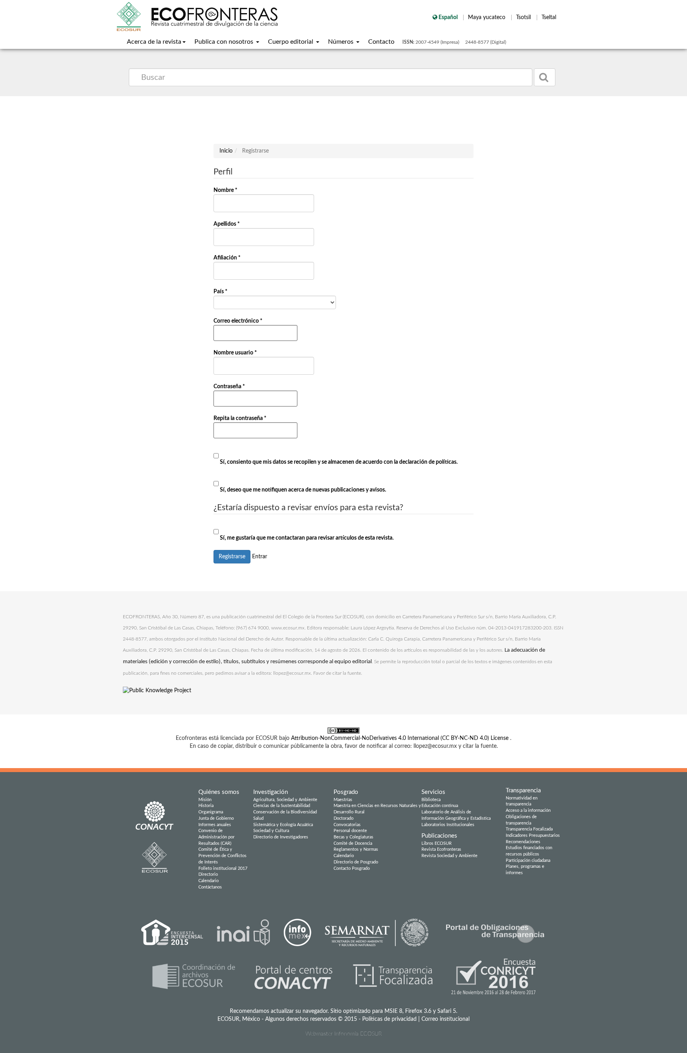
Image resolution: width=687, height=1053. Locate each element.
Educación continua (439, 805)
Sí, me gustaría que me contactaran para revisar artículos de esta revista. (306, 538)
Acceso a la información (528, 810)
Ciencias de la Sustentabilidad (281, 805)
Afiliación (229, 267)
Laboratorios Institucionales (447, 825)
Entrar (259, 556)
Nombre (227, 199)
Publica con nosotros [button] (224, 42)
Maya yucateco (487, 17)
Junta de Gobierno (216, 818)
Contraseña (231, 394)
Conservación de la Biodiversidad (285, 812)
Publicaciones (439, 836)
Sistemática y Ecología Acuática (283, 825)
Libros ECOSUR (436, 843)
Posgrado (346, 792)
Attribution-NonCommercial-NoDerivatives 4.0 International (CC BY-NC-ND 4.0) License (400, 738)
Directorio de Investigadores (280, 837)
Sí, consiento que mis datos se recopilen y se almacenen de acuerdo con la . (338, 462)
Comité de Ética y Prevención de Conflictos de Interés (222, 855)
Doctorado (343, 818)
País (222, 298)
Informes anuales (214, 825)
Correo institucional (445, 1019)
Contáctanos (210, 887)
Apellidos (228, 233)
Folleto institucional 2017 (222, 868)
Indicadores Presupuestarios (533, 835)
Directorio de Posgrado (356, 862)
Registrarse (232, 556)
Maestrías (343, 799)
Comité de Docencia (353, 843)
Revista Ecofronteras (441, 849)
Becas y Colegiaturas (353, 837)
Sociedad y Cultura (271, 830)
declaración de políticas (427, 462)
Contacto (381, 42)
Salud (258, 818)
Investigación (270, 792)
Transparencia (523, 791)
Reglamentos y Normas (356, 849)
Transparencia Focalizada (529, 829)
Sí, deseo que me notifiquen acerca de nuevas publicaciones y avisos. (302, 490)
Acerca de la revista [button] (154, 42)
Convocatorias (347, 825)
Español (448, 17)
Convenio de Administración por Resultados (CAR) (216, 836)
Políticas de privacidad (389, 1019)
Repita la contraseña (241, 426)
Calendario (208, 881)
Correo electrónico (239, 329)
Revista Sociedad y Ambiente (449, 856)
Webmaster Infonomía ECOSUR (343, 1034)
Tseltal (548, 17)
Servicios (433, 792)
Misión (205, 799)
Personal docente (350, 830)
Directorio (208, 874)
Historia (205, 805)
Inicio (226, 151)
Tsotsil (524, 17)
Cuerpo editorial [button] (291, 42)
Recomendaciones (523, 842)
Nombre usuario (237, 362)
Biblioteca (431, 799)
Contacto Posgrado (352, 868)
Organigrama (210, 812)
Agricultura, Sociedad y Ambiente (285, 799)
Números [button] (341, 42)
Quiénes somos (218, 792)
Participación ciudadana (528, 860)
